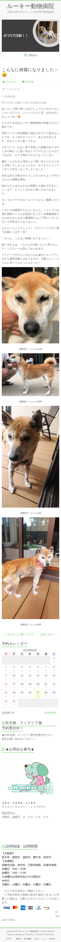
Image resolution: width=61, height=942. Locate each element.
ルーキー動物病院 (30, 6)
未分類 (30, 81)
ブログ (36, 939)
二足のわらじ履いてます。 (19, 634)
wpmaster (11, 81)
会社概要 (27, 939)
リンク (44, 939)
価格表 (18, 939)
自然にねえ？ (49, 634)
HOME (10, 939)
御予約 (52, 939)
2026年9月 (50, 712)
